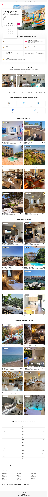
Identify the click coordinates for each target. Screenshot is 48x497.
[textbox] (7, 21)
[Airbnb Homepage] (4, 3)
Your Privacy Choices (26, 495)
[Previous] (22, 72)
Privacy (19, 495)
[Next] (25, 72)
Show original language (31, 1)
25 (8, 35)
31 (6, 37)
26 (10, 35)
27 (12, 35)
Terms (22, 495)
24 (6, 35)
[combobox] (11, 17)
